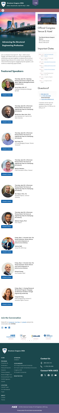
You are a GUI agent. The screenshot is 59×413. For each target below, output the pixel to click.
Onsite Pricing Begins (49, 69)
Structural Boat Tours (6, 377)
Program (4, 361)
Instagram (11, 322)
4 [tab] (29, 340)
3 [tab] (27, 340)
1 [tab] (23, 340)
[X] (45, 375)
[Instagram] (3, 327)
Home (3, 358)
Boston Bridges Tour (6, 374)
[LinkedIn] (10, 327)
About (3, 395)
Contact (3, 397)
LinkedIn (24, 322)
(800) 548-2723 (47, 363)
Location (4, 385)
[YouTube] (6, 327)
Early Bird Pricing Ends (49, 62)
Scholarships (18, 363)
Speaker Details (6, 95)
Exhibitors (16, 360)
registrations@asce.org (47, 99)
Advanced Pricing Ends (49, 65)
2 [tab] (25, 340)
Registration (18, 376)
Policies (3, 400)
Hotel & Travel (4, 387)
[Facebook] (49, 375)
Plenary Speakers (5, 372)
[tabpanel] (11, 337)
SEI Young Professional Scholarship (23, 365)
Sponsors (17, 358)
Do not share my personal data (33, 410)
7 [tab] (36, 340)
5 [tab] (31, 340)
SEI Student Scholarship (20, 372)
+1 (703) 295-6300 (46, 96)
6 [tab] (34, 340)
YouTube (17, 322)
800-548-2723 (44, 94)
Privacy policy (20, 410)
